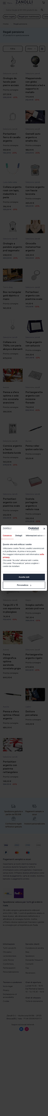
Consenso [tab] (7, 535)
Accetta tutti (24, 577)
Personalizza (22, 585)
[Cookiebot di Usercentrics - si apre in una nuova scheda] (29, 528)
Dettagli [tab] (18, 535)
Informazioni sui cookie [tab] (36, 535)
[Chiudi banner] (44, 529)
